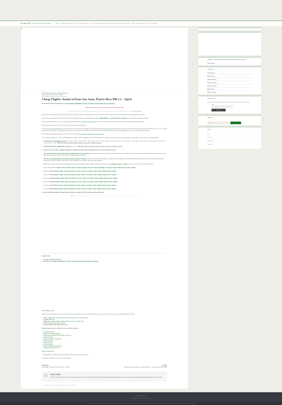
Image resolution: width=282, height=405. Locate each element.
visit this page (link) (137, 111)
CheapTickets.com (83, 317)
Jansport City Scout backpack (89, 121)
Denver (129, 167)
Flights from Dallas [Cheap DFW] (51, 347)
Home (57, 23)
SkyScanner (91, 103)
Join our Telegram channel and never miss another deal (91, 134)
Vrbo (53, 319)
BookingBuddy (78, 103)
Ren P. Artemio (59, 94)
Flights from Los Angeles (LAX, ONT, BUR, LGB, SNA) (57, 335)
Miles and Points (84, 23)
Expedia (97, 103)
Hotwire (105, 103)
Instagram (214, 82)
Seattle (114, 167)
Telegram (214, 85)
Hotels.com (59, 323)
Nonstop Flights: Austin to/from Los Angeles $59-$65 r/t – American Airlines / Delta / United (145, 367)
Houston (69, 167)
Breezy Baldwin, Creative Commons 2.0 (58, 93)
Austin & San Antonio (81, 167)
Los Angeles (109, 167)
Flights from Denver (48, 342)
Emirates (78, 321)
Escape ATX (26, 23)
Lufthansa (62, 321)
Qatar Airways (72, 321)
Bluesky (213, 76)
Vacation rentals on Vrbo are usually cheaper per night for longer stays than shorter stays (68, 153)
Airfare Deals (47, 385)
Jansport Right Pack (57, 128)
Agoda (63, 323)
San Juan (68, 385)
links (76, 150)
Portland (119, 167)
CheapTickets (111, 103)
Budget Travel (47, 354)
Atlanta (133, 167)
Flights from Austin (59, 385)
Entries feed (209, 137)
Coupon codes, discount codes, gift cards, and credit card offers (110, 23)
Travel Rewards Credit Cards (141, 23)
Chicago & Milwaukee (99, 167)
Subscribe (154, 23)
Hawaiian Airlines (55, 321)
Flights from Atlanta (48, 344)
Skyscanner (58, 317)
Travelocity (85, 103)
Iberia (49, 321)
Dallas (73, 167)
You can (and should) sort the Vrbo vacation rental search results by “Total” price (66, 158)
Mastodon (215, 79)
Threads (213, 72)
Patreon (213, 63)
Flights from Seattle (48, 337)
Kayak (63, 317)
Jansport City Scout (107, 128)
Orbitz (101, 103)
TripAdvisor (53, 323)
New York (90, 167)
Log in (208, 133)
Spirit (67, 103)
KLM (82, 321)
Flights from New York (49, 331)
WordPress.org (210, 144)
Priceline (71, 103)
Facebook (214, 92)
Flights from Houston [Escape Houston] (53, 345)
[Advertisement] (141, 10)
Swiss (66, 321)
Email (212, 104)
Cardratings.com (64, 324)
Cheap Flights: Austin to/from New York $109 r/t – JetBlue (55, 367)
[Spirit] (104, 221)
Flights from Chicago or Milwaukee (52, 333)
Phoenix (124, 167)
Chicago (84, 171)
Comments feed (210, 140)
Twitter (212, 89)
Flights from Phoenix (48, 340)
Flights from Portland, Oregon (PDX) (52, 338)
